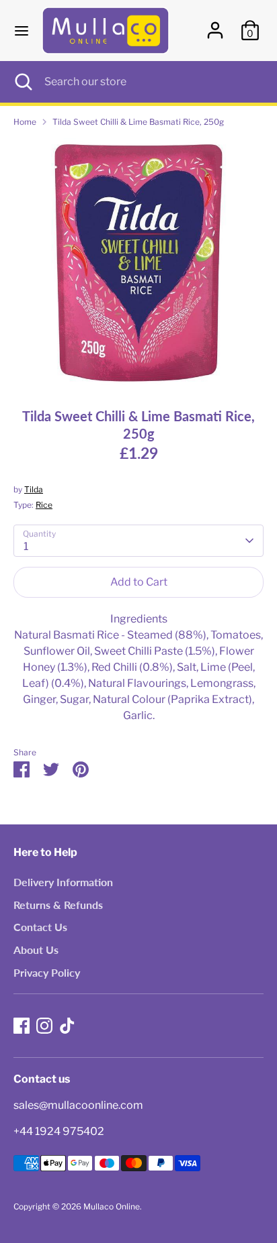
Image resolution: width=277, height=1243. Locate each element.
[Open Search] (22, 82)
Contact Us (40, 926)
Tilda (33, 489)
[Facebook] (21, 1026)
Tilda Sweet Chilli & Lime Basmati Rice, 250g (138, 122)
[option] (138, 263)
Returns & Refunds (58, 904)
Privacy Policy (46, 972)
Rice (44, 505)
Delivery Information (63, 881)
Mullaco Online (111, 1206)
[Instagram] (44, 1026)
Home (24, 122)
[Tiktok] (67, 1026)
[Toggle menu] (21, 30)
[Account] (215, 24)
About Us (35, 949)
